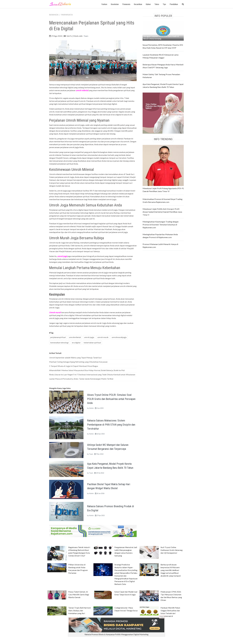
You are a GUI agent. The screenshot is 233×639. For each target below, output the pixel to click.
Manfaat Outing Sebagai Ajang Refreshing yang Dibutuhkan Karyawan (78, 362)
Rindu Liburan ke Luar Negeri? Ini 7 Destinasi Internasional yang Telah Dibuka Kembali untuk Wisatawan (92, 374)
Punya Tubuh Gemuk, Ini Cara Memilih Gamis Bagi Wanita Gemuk (78, 594)
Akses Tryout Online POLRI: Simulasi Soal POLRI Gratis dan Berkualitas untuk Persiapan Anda (111, 398)
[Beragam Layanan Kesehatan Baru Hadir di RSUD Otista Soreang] (163, 31)
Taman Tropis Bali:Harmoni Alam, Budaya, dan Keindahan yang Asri (79, 610)
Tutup (162, 617)
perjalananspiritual (58, 337)
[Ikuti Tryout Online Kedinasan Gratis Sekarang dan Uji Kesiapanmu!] (149, 552)
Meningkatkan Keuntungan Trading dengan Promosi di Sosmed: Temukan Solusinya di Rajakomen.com (161, 224)
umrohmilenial (75, 337)
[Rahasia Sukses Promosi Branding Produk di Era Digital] (66, 511)
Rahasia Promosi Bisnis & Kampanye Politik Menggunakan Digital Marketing (116, 634)
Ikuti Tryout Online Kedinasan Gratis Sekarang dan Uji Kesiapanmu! (172, 550)
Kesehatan (115, 4)
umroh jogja (89, 337)
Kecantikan (138, 4)
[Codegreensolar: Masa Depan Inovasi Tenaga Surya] (103, 611)
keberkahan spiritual (92, 342)
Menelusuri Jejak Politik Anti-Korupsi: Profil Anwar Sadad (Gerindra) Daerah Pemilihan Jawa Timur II (162, 212)
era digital (76, 342)
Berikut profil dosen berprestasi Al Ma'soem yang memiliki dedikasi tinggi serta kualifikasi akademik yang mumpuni (171, 570)
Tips (164, 4)
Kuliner (148, 4)
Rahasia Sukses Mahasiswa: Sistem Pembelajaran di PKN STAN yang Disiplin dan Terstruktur (111, 424)
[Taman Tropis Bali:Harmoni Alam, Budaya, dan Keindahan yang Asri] (57, 611)
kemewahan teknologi (59, 342)
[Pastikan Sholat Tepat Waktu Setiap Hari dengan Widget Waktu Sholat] (66, 489)
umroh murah (102, 337)
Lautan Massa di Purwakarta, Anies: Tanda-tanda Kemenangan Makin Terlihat (81, 379)
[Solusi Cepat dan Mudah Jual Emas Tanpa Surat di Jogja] (103, 595)
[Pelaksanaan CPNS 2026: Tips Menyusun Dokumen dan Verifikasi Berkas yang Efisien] (149, 596)
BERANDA (53, 14)
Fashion (104, 4)
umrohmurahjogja (119, 337)
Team (86, 36)
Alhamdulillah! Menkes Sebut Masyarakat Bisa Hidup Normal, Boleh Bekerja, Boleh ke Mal (87, 370)
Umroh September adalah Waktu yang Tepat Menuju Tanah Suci (75, 357)
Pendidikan (174, 4)
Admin (91, 408)
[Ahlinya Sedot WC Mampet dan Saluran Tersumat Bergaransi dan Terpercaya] (66, 450)
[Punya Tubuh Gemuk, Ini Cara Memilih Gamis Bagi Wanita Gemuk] (57, 595)
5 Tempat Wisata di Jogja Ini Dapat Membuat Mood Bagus (73, 366)
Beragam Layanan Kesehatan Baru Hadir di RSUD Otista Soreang (161, 37)
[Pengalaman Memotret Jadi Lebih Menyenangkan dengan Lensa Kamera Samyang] (103, 550)
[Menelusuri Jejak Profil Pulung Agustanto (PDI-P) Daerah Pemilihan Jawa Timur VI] (163, 165)
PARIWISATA (67, 14)
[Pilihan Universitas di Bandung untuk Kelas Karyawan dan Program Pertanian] (57, 567)
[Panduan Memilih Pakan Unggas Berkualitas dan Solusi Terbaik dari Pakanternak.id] (149, 611)
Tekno (156, 4)
